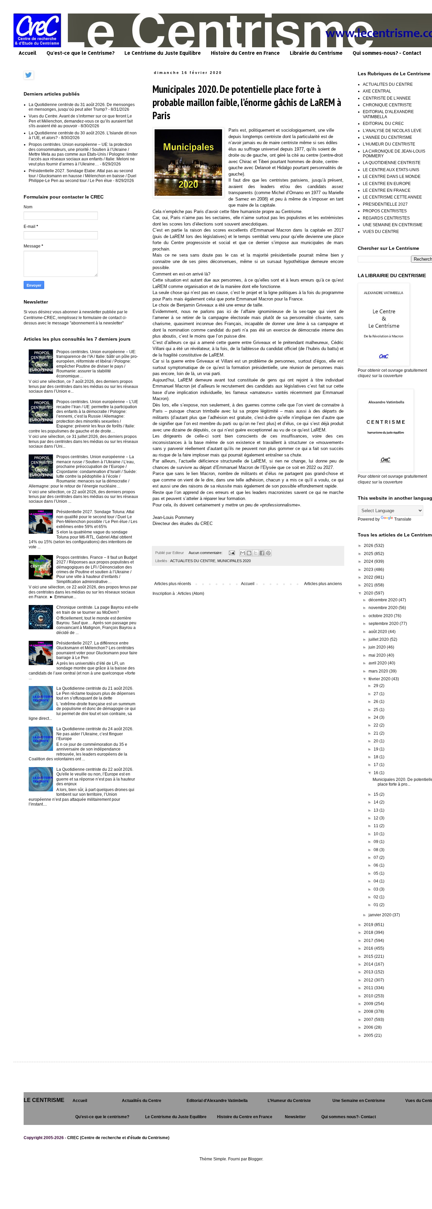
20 (376, 741)
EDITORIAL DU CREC (383, 123)
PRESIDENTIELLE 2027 (385, 204)
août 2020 (378, 631)
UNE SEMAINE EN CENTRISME (393, 224)
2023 (369, 569)
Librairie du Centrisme (316, 53)
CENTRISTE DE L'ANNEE (387, 98)
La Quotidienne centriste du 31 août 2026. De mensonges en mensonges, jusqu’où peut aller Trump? (82, 107)
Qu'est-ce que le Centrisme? (80, 53)
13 (376, 810)
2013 (369, 972)
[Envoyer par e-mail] (242, 553)
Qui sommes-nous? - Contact (387, 53)
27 (376, 693)
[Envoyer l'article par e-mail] (231, 553)
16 (376, 772)
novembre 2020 (384, 607)
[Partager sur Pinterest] (268, 553)
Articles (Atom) (191, 593)
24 (376, 717)
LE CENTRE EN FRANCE (386, 190)
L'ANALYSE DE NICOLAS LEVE (392, 130)
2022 (369, 577)
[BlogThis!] (249, 553)
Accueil (27, 53)
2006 (369, 1027)
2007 (369, 1019)
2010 (369, 996)
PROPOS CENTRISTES (385, 211)
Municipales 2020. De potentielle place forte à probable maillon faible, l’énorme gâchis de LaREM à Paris (247, 102)
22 (376, 725)
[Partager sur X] (255, 553)
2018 (369, 932)
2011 (369, 987)
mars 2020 (379, 671)
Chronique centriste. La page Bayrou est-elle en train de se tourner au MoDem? (97, 609)
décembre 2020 (384, 600)
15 (376, 794)
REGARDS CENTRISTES (386, 218)
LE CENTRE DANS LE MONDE (392, 176)
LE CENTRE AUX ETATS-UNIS (391, 169)
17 (376, 764)
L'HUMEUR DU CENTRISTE (389, 144)
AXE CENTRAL (377, 91)
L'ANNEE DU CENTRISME (387, 137)
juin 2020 (378, 647)
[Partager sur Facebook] (262, 553)
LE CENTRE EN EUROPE (387, 183)
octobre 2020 (381, 615)
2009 (369, 1003)
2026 (369, 545)
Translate (402, 519)
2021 (369, 585)
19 (376, 749)
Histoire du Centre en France (245, 53)
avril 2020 (378, 663)
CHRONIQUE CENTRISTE (387, 105)
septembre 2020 (384, 623)
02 (376, 897)
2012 (369, 980)
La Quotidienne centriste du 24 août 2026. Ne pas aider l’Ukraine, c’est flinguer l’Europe (94, 734)
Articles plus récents (172, 583)
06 (376, 865)
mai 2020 (378, 655)
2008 (369, 1011)
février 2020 (380, 679)
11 (376, 825)
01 (376, 904)
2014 (369, 964)
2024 (369, 561)
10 (376, 834)
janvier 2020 (381, 915)
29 (376, 685)
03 (376, 889)
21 (376, 733)
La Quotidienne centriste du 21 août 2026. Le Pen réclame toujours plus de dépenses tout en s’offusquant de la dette (95, 693)
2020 (369, 593)
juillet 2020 (379, 639)
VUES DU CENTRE (381, 231)
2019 (369, 924)
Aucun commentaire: (206, 553)
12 (376, 818)
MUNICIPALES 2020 (234, 561)
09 (376, 841)
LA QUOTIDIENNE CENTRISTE (392, 162)
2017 (369, 940)
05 (376, 873)
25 (376, 709)
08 (376, 849)
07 (376, 857)
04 (376, 881)
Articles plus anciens (323, 583)
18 (376, 757)
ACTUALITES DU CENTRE (192, 561)
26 (376, 701)
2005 (369, 1035)
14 (376, 802)
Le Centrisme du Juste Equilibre (163, 53)
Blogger (255, 1159)
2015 (369, 956)
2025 (369, 553)
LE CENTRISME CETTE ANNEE (392, 197)
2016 (369, 948)
